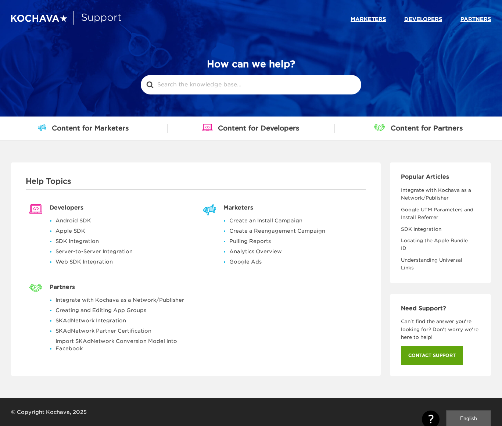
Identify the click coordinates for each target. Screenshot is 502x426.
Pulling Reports (250, 241)
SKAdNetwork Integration (90, 320)
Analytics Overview (255, 251)
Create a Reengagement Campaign (277, 231)
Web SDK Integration (84, 262)
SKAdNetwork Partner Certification (103, 331)
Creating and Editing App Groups (100, 310)
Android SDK (73, 220)
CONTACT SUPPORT (432, 355)
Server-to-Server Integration (94, 251)
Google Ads (245, 262)
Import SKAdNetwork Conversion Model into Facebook (116, 344)
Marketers (368, 19)
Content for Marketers (90, 128)
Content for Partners (427, 128)
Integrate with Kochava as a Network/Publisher (119, 300)
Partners (475, 19)
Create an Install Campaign (265, 220)
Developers (423, 19)
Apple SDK (70, 231)
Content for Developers (259, 128)
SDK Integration (77, 241)
